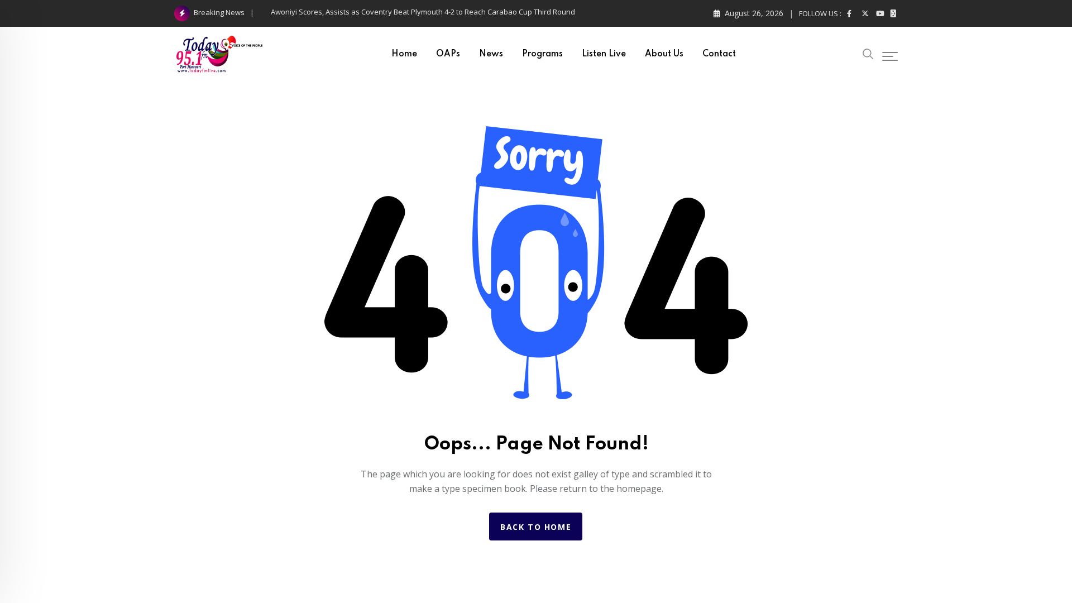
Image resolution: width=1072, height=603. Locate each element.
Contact (719, 54)
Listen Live (604, 54)
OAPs (448, 54)
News (491, 54)
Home (404, 54)
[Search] (868, 52)
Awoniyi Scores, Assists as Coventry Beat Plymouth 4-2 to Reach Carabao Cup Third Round (423, 12)
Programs (542, 54)
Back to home (535, 526)
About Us (664, 54)
